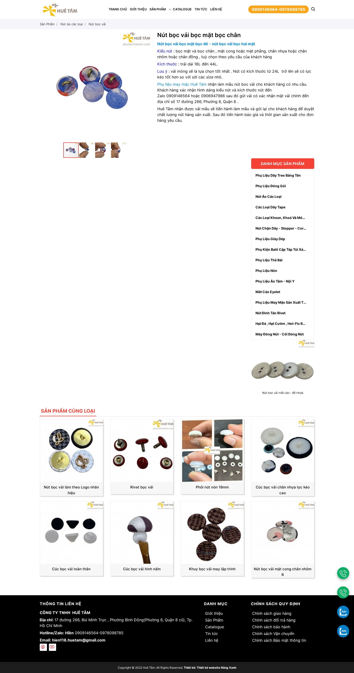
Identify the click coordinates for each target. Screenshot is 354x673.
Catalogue (182, 9)
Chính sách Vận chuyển (273, 633)
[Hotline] (343, 573)
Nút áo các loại (269, 196)
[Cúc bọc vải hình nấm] (142, 532)
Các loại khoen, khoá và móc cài (283, 218)
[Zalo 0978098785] (343, 631)
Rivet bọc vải (141, 487)
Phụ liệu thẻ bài (269, 260)
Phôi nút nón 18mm (212, 487)
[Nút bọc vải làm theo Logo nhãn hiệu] (71, 450)
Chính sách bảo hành (271, 626)
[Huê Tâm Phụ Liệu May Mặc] (59, 8)
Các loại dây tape (270, 207)
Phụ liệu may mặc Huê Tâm (182, 84)
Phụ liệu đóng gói (271, 186)
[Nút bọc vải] (283, 370)
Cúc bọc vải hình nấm (142, 569)
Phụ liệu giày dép (270, 239)
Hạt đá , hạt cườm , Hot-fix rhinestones (285, 323)
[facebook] (43, 647)
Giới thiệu (138, 9)
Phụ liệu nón (266, 271)
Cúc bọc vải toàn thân (71, 569)
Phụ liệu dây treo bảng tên (278, 175)
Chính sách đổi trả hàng (273, 620)
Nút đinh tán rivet (270, 313)
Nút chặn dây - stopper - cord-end (285, 228)
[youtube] (52, 647)
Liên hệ (216, 9)
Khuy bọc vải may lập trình (212, 569)
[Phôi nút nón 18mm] (212, 450)
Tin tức (201, 9)
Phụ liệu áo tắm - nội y (275, 281)
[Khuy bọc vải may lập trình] (212, 532)
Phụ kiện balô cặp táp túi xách (281, 249)
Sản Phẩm (158, 9)
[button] (146, 36)
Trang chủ (118, 9)
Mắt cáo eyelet (268, 292)
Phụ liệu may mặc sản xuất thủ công (285, 302)
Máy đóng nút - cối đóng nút (280, 334)
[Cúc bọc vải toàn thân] (71, 532)
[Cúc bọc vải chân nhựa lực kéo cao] (282, 450)
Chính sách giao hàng (271, 613)
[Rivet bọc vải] (142, 450)
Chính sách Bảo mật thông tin (279, 640)
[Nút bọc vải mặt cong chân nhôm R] (282, 532)
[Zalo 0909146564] (343, 612)
